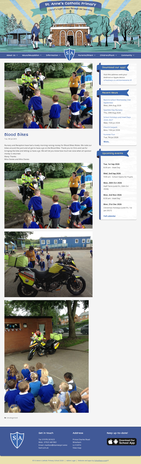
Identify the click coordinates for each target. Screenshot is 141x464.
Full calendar (110, 216)
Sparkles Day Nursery (113, 110)
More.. (107, 141)
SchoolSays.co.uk (100, 460)
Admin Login (71, 460)
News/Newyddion (30, 55)
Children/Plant (107, 55)
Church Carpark (110, 127)
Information (52, 55)
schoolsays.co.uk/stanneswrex (117, 80)
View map (77, 448)
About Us (11, 55)
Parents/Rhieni (85, 55)
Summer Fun (109, 134)
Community (126, 55)
